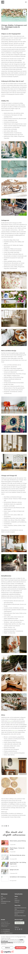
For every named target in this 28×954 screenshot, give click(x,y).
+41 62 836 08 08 (6, 929)
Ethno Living (15, 730)
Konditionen (3, 898)
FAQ (2, 899)
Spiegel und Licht (14, 869)
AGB (2, 896)
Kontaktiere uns (19, 922)
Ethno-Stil (10, 721)
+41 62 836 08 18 (6, 931)
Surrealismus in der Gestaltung (18, 876)
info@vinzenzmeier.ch (8, 933)
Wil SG (16, 898)
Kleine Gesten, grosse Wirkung (18, 840)
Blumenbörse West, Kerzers (20, 915)
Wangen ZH (17, 900)
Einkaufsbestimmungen (5, 901)
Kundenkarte (3, 903)
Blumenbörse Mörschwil (19, 910)
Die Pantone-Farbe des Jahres (17, 855)
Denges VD (17, 902)
